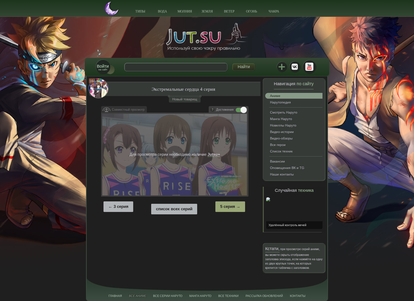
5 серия (227, 206)
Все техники (228, 296)
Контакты (297, 296)
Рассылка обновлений (264, 296)
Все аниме (137, 296)
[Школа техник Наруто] (207, 37)
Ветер (229, 11)
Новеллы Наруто (283, 125)
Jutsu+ (282, 67)
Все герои (278, 145)
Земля (207, 11)
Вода (162, 11)
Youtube (309, 66)
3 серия (121, 206)
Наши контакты (282, 174)
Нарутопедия (280, 102)
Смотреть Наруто (283, 112)
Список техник (281, 151)
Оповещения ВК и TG (287, 168)
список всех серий (174, 209)
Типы (140, 11)
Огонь (251, 11)
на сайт (103, 67)
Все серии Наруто (167, 296)
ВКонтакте (294, 66)
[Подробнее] (212, 110)
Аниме (275, 96)
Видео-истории (282, 132)
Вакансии (277, 161)
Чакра (274, 11)
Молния (185, 11)
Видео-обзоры (281, 138)
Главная (115, 296)
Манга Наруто (281, 119)
